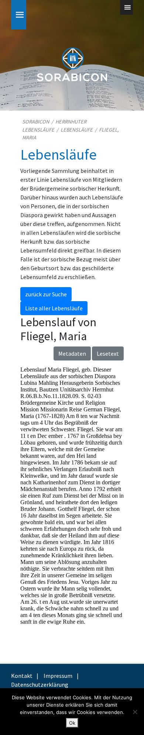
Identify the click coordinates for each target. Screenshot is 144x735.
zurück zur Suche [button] (46, 294)
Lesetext (108, 353)
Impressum (58, 675)
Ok (72, 723)
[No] (134, 711)
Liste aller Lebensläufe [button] (54, 308)
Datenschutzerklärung (39, 684)
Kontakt (21, 675)
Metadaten (72, 353)
